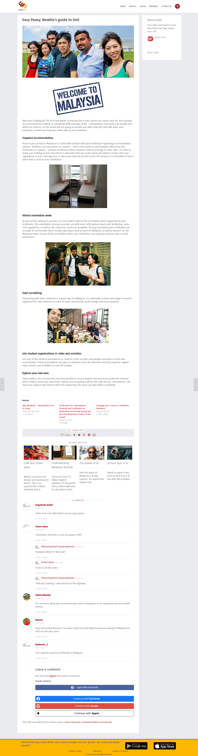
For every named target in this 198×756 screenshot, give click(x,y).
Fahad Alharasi (43, 595)
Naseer (39, 620)
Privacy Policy (75, 751)
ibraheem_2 (41, 644)
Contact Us (166, 6)
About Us (97, 751)
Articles (132, 6)
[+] (36, 453)
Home (123, 6)
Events (143, 6)
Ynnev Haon (41, 526)
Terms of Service (120, 751)
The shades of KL (89, 463)
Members (153, 6)
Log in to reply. (41, 519)
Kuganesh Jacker (44, 505)
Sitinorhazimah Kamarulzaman (57, 546)
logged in (54, 676)
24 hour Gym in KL (117, 463)
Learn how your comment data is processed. (88, 722)
